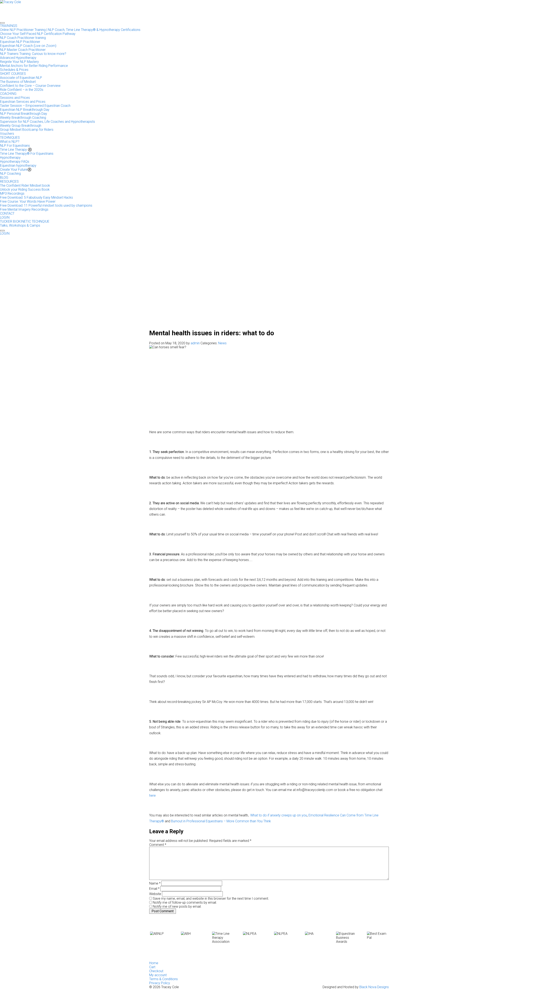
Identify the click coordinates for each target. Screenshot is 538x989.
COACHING (8, 94)
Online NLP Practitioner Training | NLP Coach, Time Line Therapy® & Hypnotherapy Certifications (70, 30)
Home (153, 963)
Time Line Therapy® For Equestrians (26, 154)
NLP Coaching (10, 174)
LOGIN (4, 217)
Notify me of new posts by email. (177, 906)
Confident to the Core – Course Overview (30, 86)
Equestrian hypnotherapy (18, 166)
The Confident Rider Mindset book (25, 186)
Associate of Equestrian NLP (21, 78)
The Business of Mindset (18, 82)
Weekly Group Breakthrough (20, 126)
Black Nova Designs (374, 987)
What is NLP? (9, 142)
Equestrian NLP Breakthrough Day (24, 110)
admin (195, 343)
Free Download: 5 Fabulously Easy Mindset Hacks (36, 197)
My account (158, 975)
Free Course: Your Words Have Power (27, 201)
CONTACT (7, 213)
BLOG (4, 178)
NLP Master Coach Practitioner (23, 50)
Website (155, 894)
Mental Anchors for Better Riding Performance (34, 66)
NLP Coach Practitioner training (23, 38)
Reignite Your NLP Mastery (19, 62)
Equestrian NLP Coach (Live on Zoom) (28, 46)
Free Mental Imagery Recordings (24, 209)
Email (154, 889)
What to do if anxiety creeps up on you (278, 815)
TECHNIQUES (10, 138)
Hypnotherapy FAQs (14, 162)
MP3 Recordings (12, 193)
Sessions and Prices (15, 98)
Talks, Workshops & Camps (20, 225)
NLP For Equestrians (15, 146)
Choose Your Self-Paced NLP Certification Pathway (37, 34)
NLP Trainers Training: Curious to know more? (33, 54)
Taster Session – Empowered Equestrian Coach (35, 106)
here (152, 796)
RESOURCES (9, 182)
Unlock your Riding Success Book (25, 189)
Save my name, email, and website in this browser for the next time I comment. (211, 899)
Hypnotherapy (10, 158)
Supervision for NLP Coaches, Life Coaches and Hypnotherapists (47, 122)
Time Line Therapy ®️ (16, 150)
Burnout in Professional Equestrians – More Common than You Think (221, 821)
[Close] (2, 230)
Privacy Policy (159, 983)
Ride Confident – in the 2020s (21, 90)
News (222, 343)
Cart (152, 967)
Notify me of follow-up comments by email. (185, 902)
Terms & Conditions (163, 979)
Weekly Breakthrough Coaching (23, 118)
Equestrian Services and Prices (22, 102)
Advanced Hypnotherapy (18, 58)
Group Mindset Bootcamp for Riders (26, 130)
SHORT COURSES (13, 74)
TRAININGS (8, 26)
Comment (157, 845)
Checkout (156, 971)
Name (155, 883)
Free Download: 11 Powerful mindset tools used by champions (46, 205)
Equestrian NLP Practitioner (20, 42)
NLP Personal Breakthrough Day (23, 114)
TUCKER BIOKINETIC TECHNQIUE (24, 221)
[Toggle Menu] (2, 23)
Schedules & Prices (14, 70)
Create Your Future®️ (16, 170)
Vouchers (7, 134)
